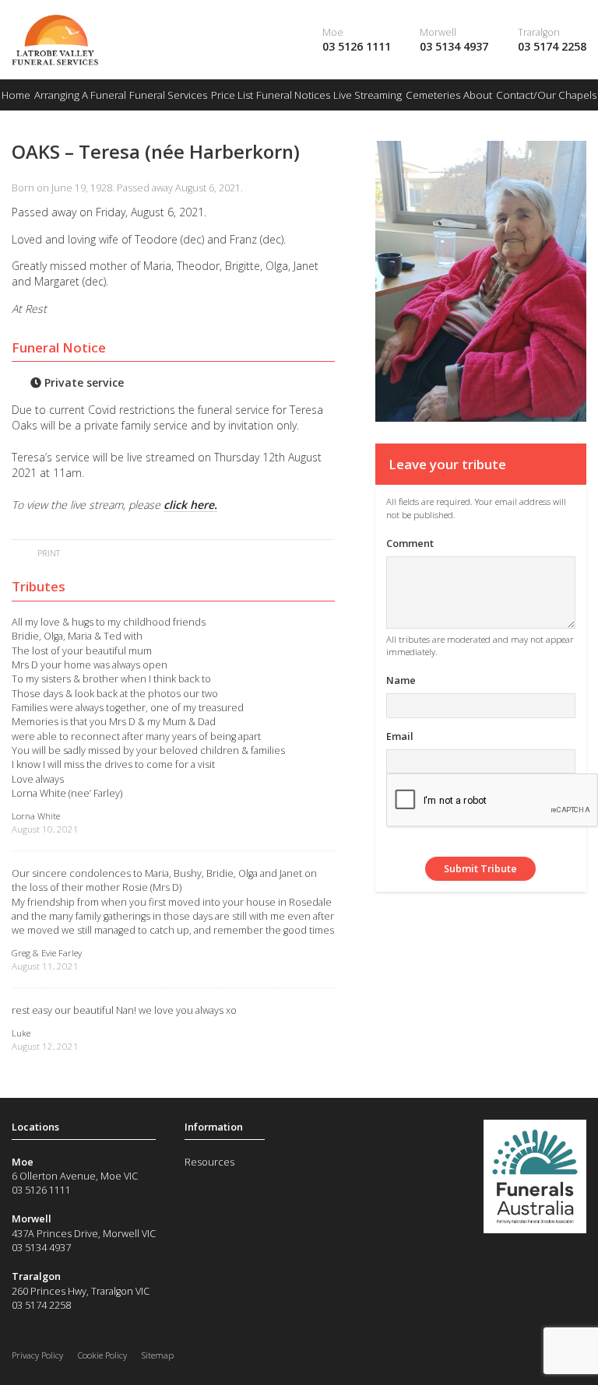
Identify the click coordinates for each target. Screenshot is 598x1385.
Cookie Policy (102, 1355)
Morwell (438, 32)
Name (401, 680)
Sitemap (158, 1355)
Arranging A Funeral (80, 95)
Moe (332, 32)
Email (399, 736)
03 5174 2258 (552, 46)
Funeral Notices (293, 95)
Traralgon (539, 32)
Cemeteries (433, 95)
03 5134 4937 (454, 46)
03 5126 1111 (356, 46)
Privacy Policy (37, 1355)
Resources (209, 1162)
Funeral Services (168, 95)
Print (47, 553)
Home (16, 95)
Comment (410, 543)
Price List (232, 95)
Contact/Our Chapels (546, 95)
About (477, 95)
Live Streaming (367, 95)
